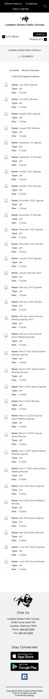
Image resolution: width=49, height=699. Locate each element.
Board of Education (31, 70)
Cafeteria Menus (13, 3)
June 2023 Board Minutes (32, 561)
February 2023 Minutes (30, 301)
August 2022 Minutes (29, 128)
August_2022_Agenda (29, 113)
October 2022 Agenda (30, 171)
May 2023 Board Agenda (31, 518)
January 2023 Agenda (30, 258)
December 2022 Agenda (31, 229)
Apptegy (30, 695)
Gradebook (32, 3)
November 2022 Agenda (31, 200)
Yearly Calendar (20, 9)
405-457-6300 (27, 629)
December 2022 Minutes (31, 244)
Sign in (40, 34)
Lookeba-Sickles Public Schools (24, 50)
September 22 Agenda (30, 142)
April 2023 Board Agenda (31, 486)
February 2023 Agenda (30, 287)
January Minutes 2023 (30, 273)
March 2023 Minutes (29, 401)
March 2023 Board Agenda (32, 386)
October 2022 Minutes (30, 186)
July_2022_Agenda (28, 84)
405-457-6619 (25, 633)
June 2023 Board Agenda (31, 547)
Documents (27, 56)
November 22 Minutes (30, 215)
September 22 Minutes (30, 157)
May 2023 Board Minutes (31, 532)
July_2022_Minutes (28, 99)
